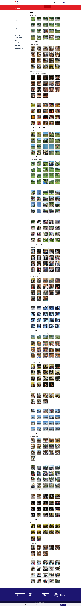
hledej (65, 2)
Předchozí (34, 127)
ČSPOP (56, 593)
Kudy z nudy (44, 596)
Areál (29, 596)
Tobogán (30, 595)
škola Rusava (44, 595)
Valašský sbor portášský (58, 596)
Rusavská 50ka (44, 594)
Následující (36, 41)
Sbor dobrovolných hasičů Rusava (60, 595)
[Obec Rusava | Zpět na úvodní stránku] (16, 2)
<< (31, 127)
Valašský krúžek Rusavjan (59, 594)
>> (39, 41)
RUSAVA (21, 2)
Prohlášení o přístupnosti (19, 594)
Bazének (30, 594)
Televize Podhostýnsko (45, 593)
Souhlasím (63, 604)
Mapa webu (17, 596)
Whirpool (30, 593)
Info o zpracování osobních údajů (20, 593)
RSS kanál (16, 595)
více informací (45, 604)
